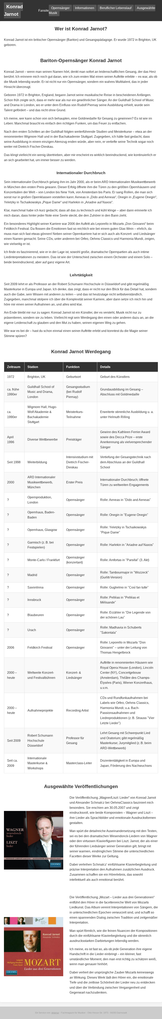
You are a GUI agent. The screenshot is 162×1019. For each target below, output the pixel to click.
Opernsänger (60, 8)
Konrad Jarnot (13, 10)
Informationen (84, 8)
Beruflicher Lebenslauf (115, 8)
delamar (55, 1013)
